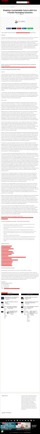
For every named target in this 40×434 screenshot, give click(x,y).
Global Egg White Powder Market (6, 254)
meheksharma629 (10, 308)
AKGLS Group (16, 432)
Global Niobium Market (4, 250)
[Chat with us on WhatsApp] (2, 431)
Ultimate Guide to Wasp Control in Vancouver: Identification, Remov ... (7, 429)
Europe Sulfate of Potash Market (6, 264)
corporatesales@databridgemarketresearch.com (11, 288)
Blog (3, 423)
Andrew (27, 299)
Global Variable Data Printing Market (7, 251)
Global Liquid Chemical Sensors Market (7, 248)
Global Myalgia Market (4, 255)
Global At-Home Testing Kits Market (6, 261)
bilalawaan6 (7, 299)
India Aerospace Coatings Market (6, 246)
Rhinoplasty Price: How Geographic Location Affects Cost (13, 312)
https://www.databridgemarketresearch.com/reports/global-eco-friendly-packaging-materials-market (18, 67)
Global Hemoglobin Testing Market (6, 262)
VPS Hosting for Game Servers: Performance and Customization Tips (23, 429)
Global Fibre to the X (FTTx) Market (6, 265)
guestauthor (21, 14)
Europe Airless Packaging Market (6, 258)
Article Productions (27, 432)
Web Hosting (20, 423)
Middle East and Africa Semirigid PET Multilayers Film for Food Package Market (13, 257)
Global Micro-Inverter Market (5, 247)
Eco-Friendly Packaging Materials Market (23, 32)
